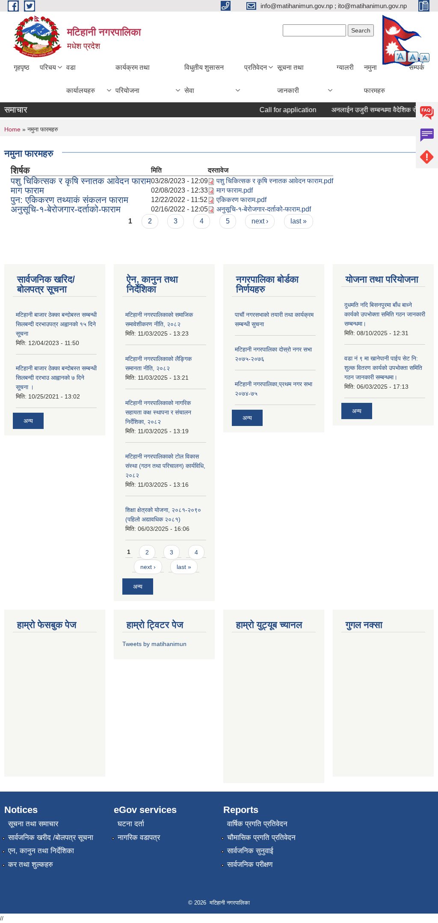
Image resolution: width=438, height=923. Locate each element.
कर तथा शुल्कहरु (30, 864)
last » (298, 221)
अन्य (28, 420)
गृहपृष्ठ (22, 67)
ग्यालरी (345, 67)
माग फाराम (27, 190)
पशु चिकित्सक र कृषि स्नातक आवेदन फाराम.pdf (274, 181)
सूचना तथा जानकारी (290, 79)
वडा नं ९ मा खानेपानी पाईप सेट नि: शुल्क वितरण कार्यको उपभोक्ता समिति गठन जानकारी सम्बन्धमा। (383, 368)
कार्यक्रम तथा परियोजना (132, 79)
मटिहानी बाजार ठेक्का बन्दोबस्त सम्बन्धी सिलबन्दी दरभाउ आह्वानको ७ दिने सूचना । (56, 377)
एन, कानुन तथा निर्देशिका (41, 851)
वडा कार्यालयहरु (80, 79)
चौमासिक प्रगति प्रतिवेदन (261, 838)
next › (260, 221)
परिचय (48, 67)
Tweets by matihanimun (154, 643)
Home (12, 129)
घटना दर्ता (131, 824)
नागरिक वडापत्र (139, 838)
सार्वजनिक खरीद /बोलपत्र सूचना (50, 838)
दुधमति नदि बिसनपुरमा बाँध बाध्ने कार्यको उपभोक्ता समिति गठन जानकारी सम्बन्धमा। (384, 314)
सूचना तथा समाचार (33, 824)
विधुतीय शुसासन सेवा (204, 79)
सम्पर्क (416, 67)
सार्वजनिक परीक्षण (249, 864)
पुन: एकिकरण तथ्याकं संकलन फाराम (69, 200)
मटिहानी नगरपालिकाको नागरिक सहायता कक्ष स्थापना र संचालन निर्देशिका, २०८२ (158, 412)
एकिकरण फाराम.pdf (241, 199)
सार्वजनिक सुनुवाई (250, 851)
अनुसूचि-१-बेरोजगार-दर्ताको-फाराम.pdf (263, 209)
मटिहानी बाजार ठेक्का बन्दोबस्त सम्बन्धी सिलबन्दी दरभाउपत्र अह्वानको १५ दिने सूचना (56, 324)
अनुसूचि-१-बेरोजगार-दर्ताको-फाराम (66, 209)
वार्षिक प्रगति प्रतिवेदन (257, 824)
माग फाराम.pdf (234, 190)
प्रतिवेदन (255, 67)
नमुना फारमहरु (374, 79)
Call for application (282, 109)
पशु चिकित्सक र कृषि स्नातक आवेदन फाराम (81, 181)
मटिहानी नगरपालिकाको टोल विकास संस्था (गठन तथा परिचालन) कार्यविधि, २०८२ (165, 466)
